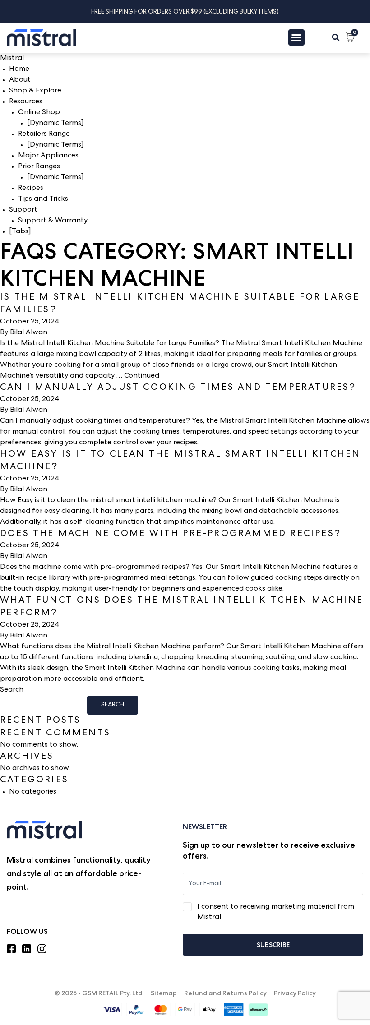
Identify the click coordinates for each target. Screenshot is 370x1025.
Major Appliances (48, 156)
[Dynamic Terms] (55, 123)
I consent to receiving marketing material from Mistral (275, 912)
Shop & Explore (35, 91)
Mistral (12, 58)
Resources (25, 102)
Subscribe (273, 945)
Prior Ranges (39, 167)
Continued (141, 376)
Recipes (30, 188)
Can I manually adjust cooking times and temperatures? (178, 387)
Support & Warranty (53, 221)
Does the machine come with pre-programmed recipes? (170, 534)
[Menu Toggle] (296, 37)
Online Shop (39, 112)
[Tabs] (20, 231)
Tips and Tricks (43, 199)
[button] (336, 37)
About (20, 80)
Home (19, 69)
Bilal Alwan (28, 333)
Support (23, 210)
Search (11, 690)
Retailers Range (44, 134)
